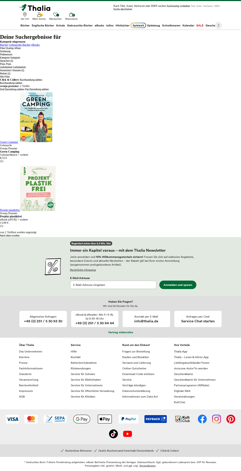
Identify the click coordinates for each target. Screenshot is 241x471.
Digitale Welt (182, 391)
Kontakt (76, 357)
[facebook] (202, 419)
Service (76, 345)
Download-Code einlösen (138, 374)
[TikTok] (113, 434)
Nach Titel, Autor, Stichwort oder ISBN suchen (139, 5)
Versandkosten (147, 465)
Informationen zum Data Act (140, 396)
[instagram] (216, 419)
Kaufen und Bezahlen (135, 357)
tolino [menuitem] (109, 25)
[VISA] (12, 419)
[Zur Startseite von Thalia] (36, 7)
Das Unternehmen (30, 351)
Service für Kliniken (83, 396)
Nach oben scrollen (10, 235)
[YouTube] (127, 434)
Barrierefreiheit (28, 385)
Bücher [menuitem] (25, 25)
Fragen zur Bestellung (136, 351)
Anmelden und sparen (178, 285)
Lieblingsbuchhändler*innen (191, 362)
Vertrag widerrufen (120, 332)
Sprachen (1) (6, 61)
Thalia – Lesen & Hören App (191, 357)
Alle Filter (5, 76)
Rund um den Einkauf (136, 345)
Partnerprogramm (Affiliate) (191, 385)
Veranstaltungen (184, 396)
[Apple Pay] (104, 419)
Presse (23, 362)
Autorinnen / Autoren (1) (12, 70)
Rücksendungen (81, 368)
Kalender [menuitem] (188, 25)
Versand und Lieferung (136, 362)
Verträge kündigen (134, 385)
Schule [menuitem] (60, 25)
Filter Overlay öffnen (10, 48)
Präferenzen (6, 54)
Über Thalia (26, 345)
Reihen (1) (5, 73)
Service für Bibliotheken (86, 379)
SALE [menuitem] (199, 25)
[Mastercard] (31, 419)
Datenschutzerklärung (136, 391)
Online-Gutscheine (134, 368)
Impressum (26, 391)
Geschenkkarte (183, 374)
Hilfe (74, 351)
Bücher (4, 44)
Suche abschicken (122, 9)
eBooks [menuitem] (99, 25)
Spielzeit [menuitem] (138, 25)
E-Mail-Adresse (80, 278)
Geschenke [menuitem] (213, 25)
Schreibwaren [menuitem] (171, 25)
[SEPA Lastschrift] (55, 419)
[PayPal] (129, 419)
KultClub (179, 402)
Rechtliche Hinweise (83, 270)
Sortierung (5, 51)
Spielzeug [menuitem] (153, 25)
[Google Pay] (82, 419)
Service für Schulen (83, 374)
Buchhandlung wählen (31, 80)
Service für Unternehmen (87, 385)
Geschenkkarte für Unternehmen (195, 379)
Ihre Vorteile (182, 345)
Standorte (25, 374)
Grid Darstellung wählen (12, 89)
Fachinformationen (31, 368)
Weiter (218, 25)
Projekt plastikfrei (10, 210)
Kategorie (5, 57)
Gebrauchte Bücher (20, 44)
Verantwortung (28, 379)
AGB (22, 396)
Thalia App (180, 351)
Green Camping (9, 142)
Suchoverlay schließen (178, 6)
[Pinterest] (230, 419)
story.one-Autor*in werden (191, 368)
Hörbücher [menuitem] (122, 25)
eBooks (35, 44)
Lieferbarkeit (6, 67)
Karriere (24, 357)
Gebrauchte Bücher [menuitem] (80, 25)
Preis (2, 64)
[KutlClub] (182, 419)
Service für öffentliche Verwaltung (92, 391)
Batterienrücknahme (84, 362)
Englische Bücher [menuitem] (43, 25)
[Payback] (155, 419)
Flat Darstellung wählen (37, 89)
